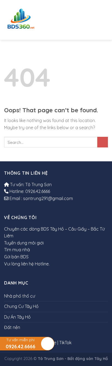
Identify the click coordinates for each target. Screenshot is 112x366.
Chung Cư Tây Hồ (71, 20)
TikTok (65, 342)
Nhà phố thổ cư (53, 17)
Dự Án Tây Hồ (91, 20)
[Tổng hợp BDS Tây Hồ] (21, 20)
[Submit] (102, 142)
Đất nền (104, 20)
